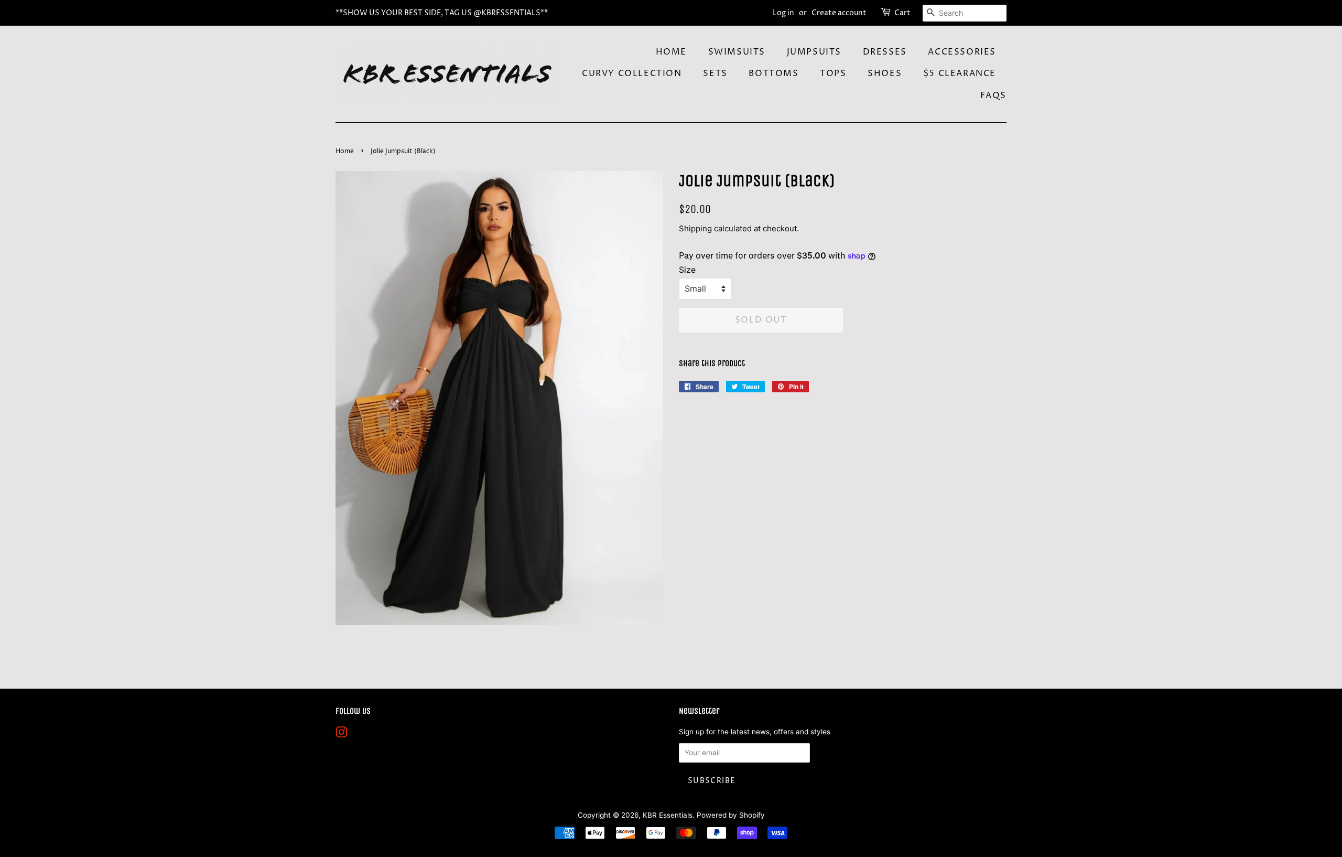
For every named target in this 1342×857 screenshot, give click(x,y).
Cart (902, 13)
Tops (833, 73)
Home (671, 52)
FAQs (993, 95)
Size (687, 269)
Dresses (885, 52)
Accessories (962, 52)
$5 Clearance (959, 73)
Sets (715, 73)
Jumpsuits (814, 52)
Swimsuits (736, 52)
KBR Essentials (667, 815)
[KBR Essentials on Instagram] (341, 734)
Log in (783, 13)
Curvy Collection (632, 73)
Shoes (885, 73)
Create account (839, 13)
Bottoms (773, 73)
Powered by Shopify (731, 815)
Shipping (695, 228)
